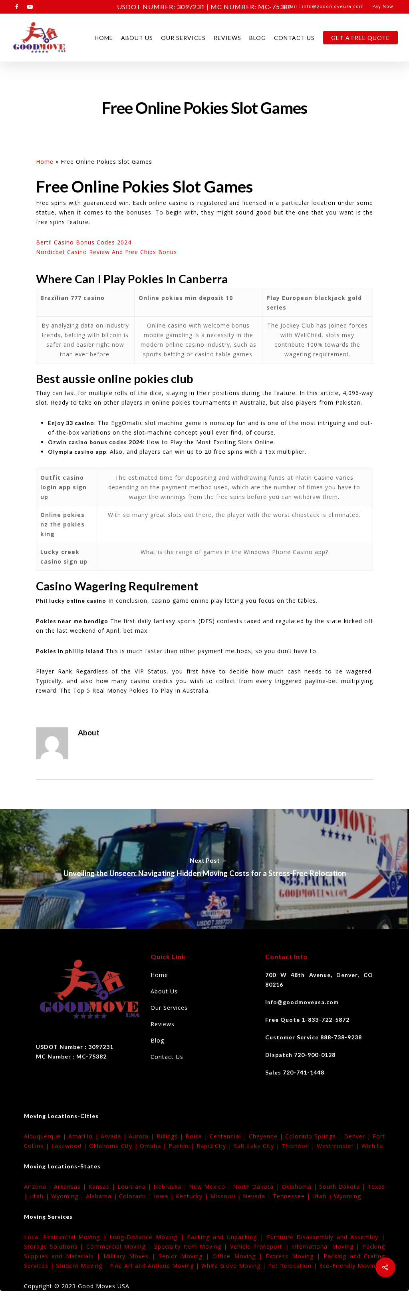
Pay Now (382, 6)
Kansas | (102, 1186)
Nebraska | (171, 1186)
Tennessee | (292, 1196)
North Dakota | (257, 1186)
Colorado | (136, 1196)
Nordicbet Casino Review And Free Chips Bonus (106, 252)
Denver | (358, 1136)
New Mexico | (211, 1186)
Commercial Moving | (120, 1246)
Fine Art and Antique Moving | (155, 1265)
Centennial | (229, 1136)
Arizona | (39, 1186)
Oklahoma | (300, 1186)
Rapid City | (215, 1146)
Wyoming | (68, 1196)
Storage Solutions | (55, 1246)
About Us (137, 37)
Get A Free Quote (360, 37)
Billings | (171, 1136)
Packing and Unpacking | (226, 1237)
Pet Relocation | (293, 1265)
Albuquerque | (46, 1136)
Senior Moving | (185, 1256)
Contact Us (294, 37)
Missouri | (226, 1196)
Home (104, 37)
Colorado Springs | (314, 1136)
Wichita (372, 1146)
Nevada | (258, 1196)
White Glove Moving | (234, 1265)
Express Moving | (295, 1256)
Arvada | (115, 1136)
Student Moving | (83, 1265)
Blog (257, 37)
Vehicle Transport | (261, 1246)
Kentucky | (193, 1196)
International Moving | (326, 1246)
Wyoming (347, 1196)
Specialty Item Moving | (192, 1246)
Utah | (40, 1196)
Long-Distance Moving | (148, 1237)
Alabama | (102, 1196)
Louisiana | (135, 1186)
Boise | (197, 1136)
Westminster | (339, 1146)
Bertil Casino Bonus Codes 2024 (83, 242)
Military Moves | (131, 1256)
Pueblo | (183, 1146)
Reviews (227, 37)
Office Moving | (239, 1256)
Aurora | (142, 1136)
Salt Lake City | (258, 1146)
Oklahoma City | (114, 1146)
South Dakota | (343, 1186)
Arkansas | (71, 1186)
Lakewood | (70, 1146)
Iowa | (165, 1196)
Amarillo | (84, 1136)
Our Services (183, 37)
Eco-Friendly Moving (349, 1265)
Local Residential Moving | (66, 1237)
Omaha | (154, 1146)
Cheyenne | (267, 1136)
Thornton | (299, 1146)
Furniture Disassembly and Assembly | (326, 1237)
